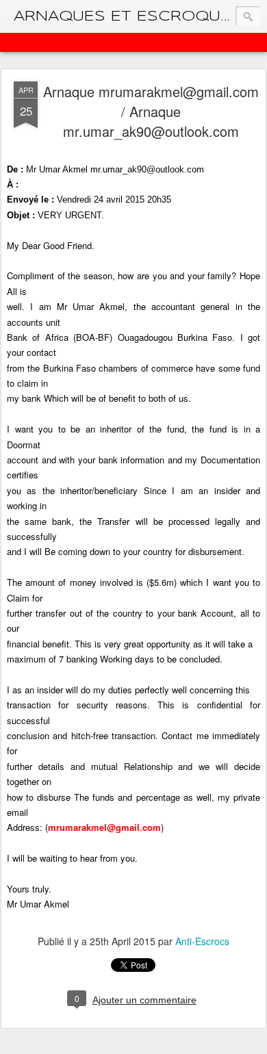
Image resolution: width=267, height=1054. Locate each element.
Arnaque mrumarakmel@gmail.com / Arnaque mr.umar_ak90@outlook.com (151, 111)
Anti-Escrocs (202, 941)
